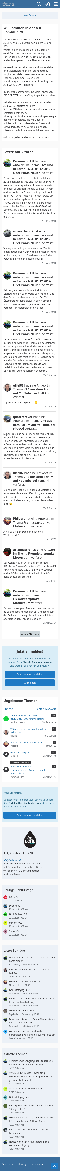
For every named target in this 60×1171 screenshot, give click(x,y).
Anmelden (30, 682)
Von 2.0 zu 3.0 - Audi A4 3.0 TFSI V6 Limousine (28, 1131)
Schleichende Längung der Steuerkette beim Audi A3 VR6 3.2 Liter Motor (31, 1062)
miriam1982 (15, 922)
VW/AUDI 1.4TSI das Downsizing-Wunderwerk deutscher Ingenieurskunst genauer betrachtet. (32, 1076)
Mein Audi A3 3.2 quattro (23, 1010)
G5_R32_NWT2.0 (18, 914)
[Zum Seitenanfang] (54, 1166)
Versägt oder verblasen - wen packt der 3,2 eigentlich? (31, 1107)
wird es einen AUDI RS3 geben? (26, 1088)
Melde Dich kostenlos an (38, 662)
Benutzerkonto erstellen (30, 674)
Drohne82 (14, 905)
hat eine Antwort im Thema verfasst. (33, 167)
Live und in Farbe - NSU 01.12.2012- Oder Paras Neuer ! (32, 959)
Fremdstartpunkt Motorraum (25, 981)
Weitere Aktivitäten (30, 634)
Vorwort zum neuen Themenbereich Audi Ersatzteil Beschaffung (32, 1000)
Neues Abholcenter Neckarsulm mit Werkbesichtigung (29, 1143)
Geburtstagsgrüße (19, 990)
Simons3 (14, 931)
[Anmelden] (47, 4)
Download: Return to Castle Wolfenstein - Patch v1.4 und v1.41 (32, 1021)
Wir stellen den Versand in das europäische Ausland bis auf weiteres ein (32, 1033)
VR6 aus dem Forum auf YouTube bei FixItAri (29, 971)
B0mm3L (14, 897)
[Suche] (39, 4)
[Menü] (55, 4)
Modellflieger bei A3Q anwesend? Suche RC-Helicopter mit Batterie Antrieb (31, 1119)
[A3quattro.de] (8, 4)
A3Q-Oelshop (11, 860)
